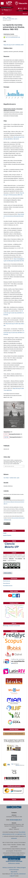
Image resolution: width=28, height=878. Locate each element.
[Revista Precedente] (11, 778)
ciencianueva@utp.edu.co (16, 819)
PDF (7, 434)
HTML (7, 437)
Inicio (4, 17)
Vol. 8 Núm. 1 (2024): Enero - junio (10, 18)
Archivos (9, 17)
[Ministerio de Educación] (21, 3)
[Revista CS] (14, 772)
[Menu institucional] (2, 3)
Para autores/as (6, 583)
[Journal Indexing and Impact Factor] (14, 708)
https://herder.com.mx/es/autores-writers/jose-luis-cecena (14, 216)
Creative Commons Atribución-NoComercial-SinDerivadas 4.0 (14, 502)
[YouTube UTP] (13, 807)
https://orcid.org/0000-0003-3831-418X (13, 37)
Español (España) (7, 535)
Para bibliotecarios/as (7, 585)
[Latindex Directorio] (14, 681)
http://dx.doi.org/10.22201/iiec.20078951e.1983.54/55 (14, 312)
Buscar (25, 13)
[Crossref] (13, 790)
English (4, 533)
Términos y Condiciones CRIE (9, 867)
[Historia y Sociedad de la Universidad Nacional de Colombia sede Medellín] (14, 733)
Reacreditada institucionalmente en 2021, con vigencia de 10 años (14, 834)
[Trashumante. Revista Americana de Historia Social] (14, 740)
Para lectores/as (6, 581)
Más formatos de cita (9, 466)
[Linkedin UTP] (18, 807)
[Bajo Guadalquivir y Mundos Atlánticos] (14, 764)
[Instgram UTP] (15, 807)
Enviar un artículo (7, 572)
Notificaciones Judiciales (14, 863)
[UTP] (9, 3)
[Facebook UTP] (8, 807)
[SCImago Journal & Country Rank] (11, 625)
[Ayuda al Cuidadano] (20, 807)
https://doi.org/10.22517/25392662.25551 (14, 44)
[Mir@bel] (14, 691)
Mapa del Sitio (14, 871)
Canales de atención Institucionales (14, 861)
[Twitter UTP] (10, 807)
